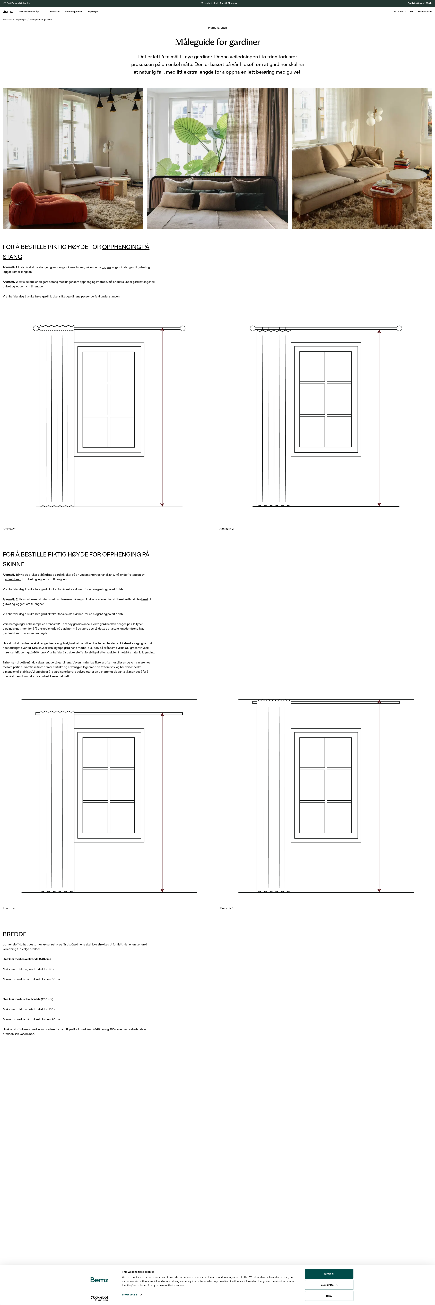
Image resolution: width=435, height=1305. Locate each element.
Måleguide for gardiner (41, 19)
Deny (329, 1295)
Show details (129, 1294)
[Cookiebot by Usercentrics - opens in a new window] (99, 1298)
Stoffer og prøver (73, 11)
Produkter (55, 11)
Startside (7, 19)
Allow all (329, 1273)
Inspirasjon (93, 11)
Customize (327, 1284)
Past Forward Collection (18, 3)
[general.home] (8, 11)
